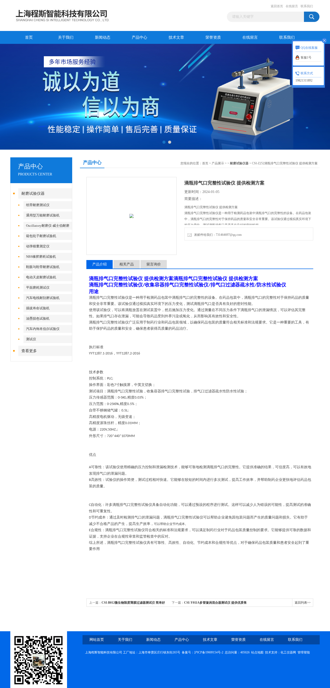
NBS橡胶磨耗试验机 (41, 256)
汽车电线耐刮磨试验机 (43, 298)
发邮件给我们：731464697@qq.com (217, 235)
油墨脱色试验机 (38, 318)
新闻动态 (102, 37)
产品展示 (218, 163)
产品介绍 (99, 264)
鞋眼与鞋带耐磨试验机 (43, 267)
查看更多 (29, 351)
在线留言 (292, 6)
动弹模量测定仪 (38, 246)
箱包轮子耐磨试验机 (41, 236)
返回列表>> (303, 602)
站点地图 (257, 652)
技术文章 (176, 37)
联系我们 (307, 6)
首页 (29, 37)
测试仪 (31, 339)
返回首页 (277, 6)
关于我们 (65, 37)
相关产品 (126, 264)
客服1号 (306, 57)
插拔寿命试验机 (38, 308)
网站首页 (96, 640)
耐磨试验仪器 (33, 193)
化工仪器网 (288, 652)
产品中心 (139, 37)
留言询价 (153, 264)
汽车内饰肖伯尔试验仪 (43, 329)
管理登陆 (304, 652)
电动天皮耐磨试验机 (41, 277)
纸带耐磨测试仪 (38, 205)
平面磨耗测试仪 (38, 287)
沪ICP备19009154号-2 (208, 652)
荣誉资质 (213, 37)
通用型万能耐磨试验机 (43, 215)
